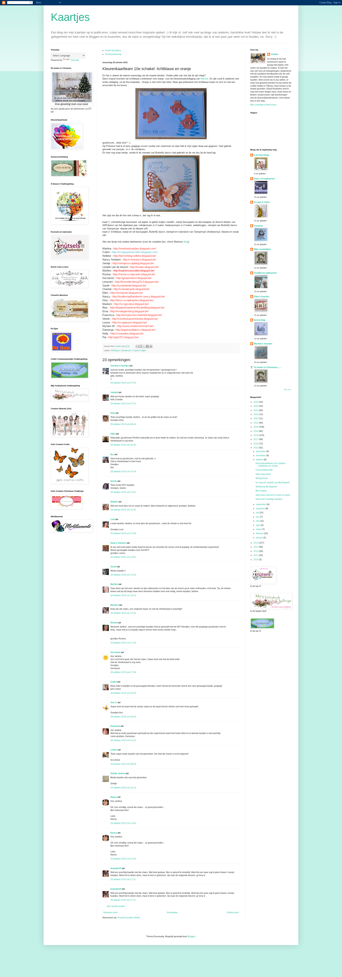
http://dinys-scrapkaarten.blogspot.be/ (132, 300)
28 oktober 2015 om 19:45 (123, 693)
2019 (256, 431)
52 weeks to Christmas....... (267, 367)
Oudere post (233, 912)
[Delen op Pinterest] (151, 346)
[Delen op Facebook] (147, 346)
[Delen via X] (144, 346)
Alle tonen (287, 389)
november (261, 455)
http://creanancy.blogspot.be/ (139, 259)
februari (260, 533)
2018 (256, 435)
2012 (256, 551)
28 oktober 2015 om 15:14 (123, 595)
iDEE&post (115, 350)
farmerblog (259, 320)
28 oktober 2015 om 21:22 (123, 740)
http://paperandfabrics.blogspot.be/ (136, 329)
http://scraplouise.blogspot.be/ (129, 322)
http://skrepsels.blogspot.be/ (126, 292)
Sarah (113, 566)
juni (258, 517)
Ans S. (113, 702)
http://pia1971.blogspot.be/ (123, 337)
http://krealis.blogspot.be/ (144, 267)
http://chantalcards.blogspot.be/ (131, 289)
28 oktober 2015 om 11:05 (123, 492)
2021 (256, 423)
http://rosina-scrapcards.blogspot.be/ (134, 274)
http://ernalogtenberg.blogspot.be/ (129, 311)
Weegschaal (262, 478)
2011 (256, 555)
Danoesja (115, 726)
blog (186, 241)
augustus (260, 508)
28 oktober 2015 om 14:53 (123, 575)
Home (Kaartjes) (113, 50)
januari (259, 537)
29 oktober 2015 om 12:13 (123, 787)
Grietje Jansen (117, 773)
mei (258, 521)
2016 (256, 443)
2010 (256, 559)
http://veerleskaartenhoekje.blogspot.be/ (135, 318)
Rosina (114, 622)
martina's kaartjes (119, 365)
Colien (113, 682)
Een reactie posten (116, 906)
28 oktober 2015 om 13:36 (123, 533)
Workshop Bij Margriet (266, 486)
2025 (256, 406)
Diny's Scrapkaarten (264, 178)
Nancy (113, 797)
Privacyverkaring (113, 54)
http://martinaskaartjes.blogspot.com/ (134, 248)
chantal (114, 392)
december (261, 451)
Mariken (114, 605)
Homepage (172, 912)
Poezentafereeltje (264, 470)
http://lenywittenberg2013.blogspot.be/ (137, 281)
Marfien (114, 584)
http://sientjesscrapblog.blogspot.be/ (133, 263)
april (258, 525)
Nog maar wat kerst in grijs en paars (273, 495)
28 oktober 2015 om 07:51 (123, 403)
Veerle (113, 481)
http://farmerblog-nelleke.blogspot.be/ (134, 255)
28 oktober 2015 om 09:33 (123, 445)
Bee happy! (261, 490)
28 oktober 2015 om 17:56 (123, 672)
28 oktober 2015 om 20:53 (123, 716)
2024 (256, 410)
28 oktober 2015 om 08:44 (123, 424)
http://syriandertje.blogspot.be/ (129, 285)
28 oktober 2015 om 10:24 (123, 471)
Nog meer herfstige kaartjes (269, 499)
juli (257, 512)
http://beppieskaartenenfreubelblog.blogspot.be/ (137, 307)
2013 (256, 547)
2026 (256, 402)
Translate (74, 60)
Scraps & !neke (262, 202)
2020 (256, 427)
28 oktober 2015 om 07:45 (123, 383)
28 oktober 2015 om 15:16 (123, 613)
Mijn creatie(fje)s (262, 249)
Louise (113, 750)
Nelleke (114, 502)
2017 (256, 439)
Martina (204, 78)
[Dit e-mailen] (137, 346)
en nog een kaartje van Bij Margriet (272, 482)
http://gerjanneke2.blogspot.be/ (134, 278)
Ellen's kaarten (261, 296)
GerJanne (115, 652)
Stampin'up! (126, 350)
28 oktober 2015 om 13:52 (123, 557)
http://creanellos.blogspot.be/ (127, 333)
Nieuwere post (110, 912)
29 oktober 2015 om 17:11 (123, 879)
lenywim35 (115, 868)
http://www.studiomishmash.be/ (135, 326)
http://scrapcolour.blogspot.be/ (131, 304)
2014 (256, 543)
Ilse (112, 454)
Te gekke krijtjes (139, 350)
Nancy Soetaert (118, 543)
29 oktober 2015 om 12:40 (123, 823)
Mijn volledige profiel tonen (263, 104)
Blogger (191, 936)
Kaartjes (70, 17)
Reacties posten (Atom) (128, 917)
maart (259, 529)
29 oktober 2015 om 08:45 (123, 764)
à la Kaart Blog (261, 155)
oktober (260, 459)
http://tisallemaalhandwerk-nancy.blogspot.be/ (138, 296)
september (261, 504)
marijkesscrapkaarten (265, 273)
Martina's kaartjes (263, 343)
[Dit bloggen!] (140, 346)
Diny (112, 413)
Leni (112, 519)
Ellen (112, 434)
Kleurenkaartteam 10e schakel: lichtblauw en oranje (271, 464)
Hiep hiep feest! (263, 474)
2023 (256, 414)
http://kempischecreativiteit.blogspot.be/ (139, 315)
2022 (256, 418)
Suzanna (258, 226)
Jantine (274, 54)
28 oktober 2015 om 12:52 (123, 510)
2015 (256, 447)
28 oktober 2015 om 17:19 (123, 642)
